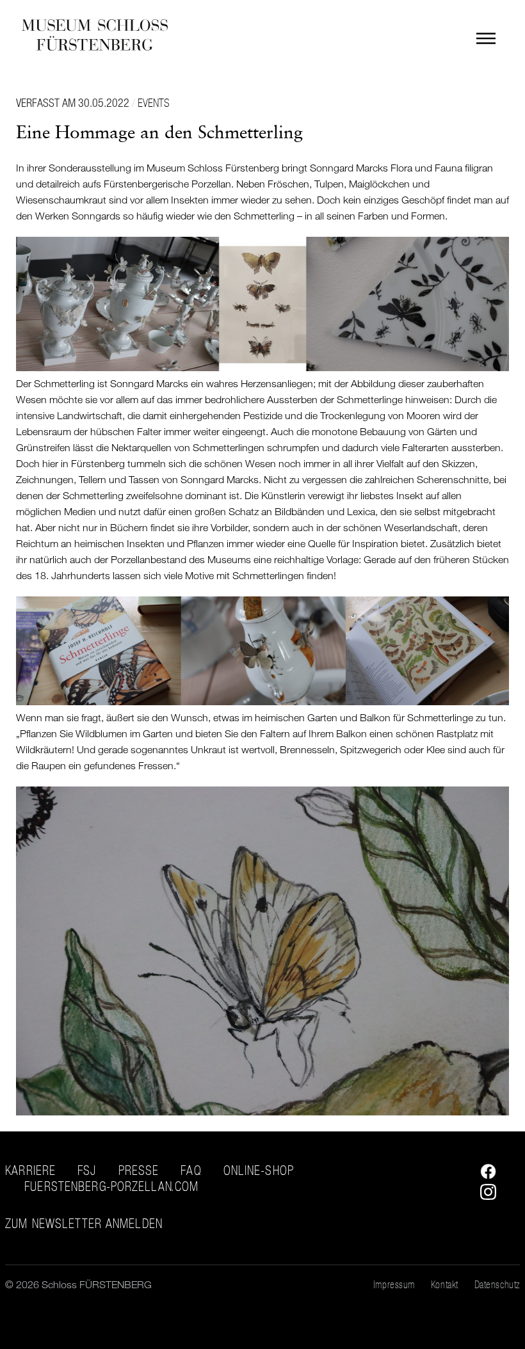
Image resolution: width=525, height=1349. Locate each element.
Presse (138, 1170)
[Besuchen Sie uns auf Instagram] (485, 1196)
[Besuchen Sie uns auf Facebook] (485, 1175)
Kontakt (444, 1284)
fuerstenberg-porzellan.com (111, 1186)
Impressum (394, 1284)
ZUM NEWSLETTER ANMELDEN (84, 1224)
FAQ (191, 1170)
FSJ (86, 1170)
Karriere (30, 1170)
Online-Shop (258, 1170)
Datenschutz (497, 1284)
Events (154, 102)
